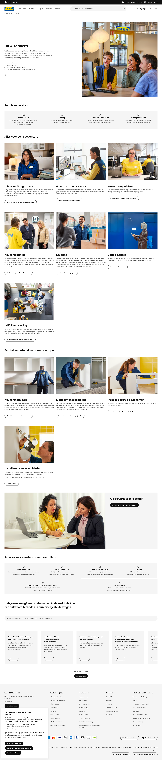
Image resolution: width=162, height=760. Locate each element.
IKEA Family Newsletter (140, 715)
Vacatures (109, 704)
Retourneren (83, 700)
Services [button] (57, 9)
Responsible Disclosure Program (130, 747)
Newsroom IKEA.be (112, 711)
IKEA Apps (109, 715)
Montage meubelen (56, 722)
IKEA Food (109, 700)
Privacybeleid (73, 747)
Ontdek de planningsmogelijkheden (100, 122)
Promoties (136, 711)
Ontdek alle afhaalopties (23, 124)
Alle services (54, 707)
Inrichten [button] (49, 9)
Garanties (82, 711)
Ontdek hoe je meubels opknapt (43, 590)
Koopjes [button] (40, 9)
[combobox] (96, 8)
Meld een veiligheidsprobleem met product (89, 726)
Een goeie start (12, 63)
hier (37, 58)
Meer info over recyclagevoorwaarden (138, 574)
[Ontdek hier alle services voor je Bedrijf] (54, 521)
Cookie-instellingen (13, 753)
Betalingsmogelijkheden (57, 700)
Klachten (155, 751)
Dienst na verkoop (84, 704)
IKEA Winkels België (56, 697)
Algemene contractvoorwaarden (111, 747)
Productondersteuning (86, 722)
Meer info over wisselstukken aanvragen (119, 590)
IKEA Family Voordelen (139, 707)
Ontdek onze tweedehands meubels (24, 574)
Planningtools (54, 704)
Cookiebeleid (82, 747)
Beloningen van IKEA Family (141, 704)
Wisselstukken (83, 715)
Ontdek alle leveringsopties (62, 122)
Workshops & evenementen (141, 718)
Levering (53, 711)
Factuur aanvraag (84, 718)
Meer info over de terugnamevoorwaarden (100, 574)
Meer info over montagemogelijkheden (138, 122)
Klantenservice (83, 697)
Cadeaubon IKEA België (57, 725)
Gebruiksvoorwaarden (94, 747)
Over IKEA (109, 697)
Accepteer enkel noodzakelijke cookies (19, 748)
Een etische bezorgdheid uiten (149, 747)
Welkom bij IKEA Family (140, 697)
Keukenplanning (55, 718)
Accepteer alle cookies (14, 743)
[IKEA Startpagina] (9, 9)
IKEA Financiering (138, 722)
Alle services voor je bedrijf (16, 67)
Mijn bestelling (83, 707)
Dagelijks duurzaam (112, 707)
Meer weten (8, 702)
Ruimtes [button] (31, 9)
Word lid (135, 700)
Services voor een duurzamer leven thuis (21, 70)
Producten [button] (22, 9)
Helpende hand (12, 65)
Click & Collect (54, 715)
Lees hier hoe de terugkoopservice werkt (61, 574)
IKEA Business (137, 725)
